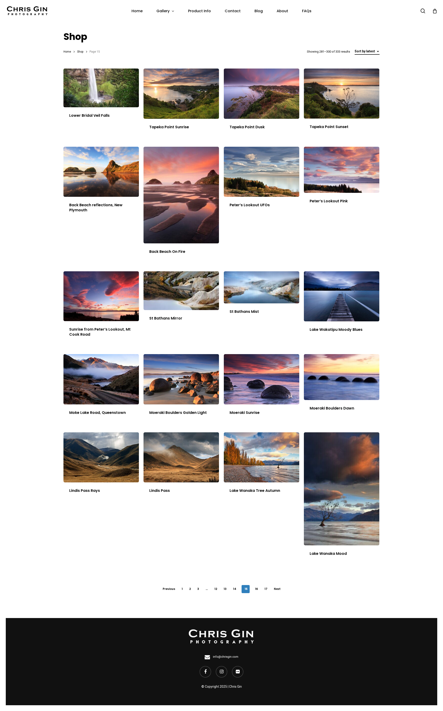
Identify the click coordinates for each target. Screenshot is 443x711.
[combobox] (367, 51)
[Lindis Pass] (181, 457)
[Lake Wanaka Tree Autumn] (261, 457)
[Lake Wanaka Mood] (341, 488)
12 (215, 589)
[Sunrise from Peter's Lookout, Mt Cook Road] (101, 296)
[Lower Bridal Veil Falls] (101, 88)
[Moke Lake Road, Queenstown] (101, 379)
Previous (169, 589)
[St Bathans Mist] (261, 287)
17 (265, 589)
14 (234, 589)
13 (225, 589)
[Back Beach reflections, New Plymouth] (101, 172)
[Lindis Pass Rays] (101, 457)
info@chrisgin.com (225, 656)
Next (277, 589)
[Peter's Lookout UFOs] (261, 172)
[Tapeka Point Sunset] (341, 94)
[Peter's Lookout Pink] (341, 170)
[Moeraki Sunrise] (261, 379)
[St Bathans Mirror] (181, 290)
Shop (80, 51)
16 (256, 589)
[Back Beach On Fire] (181, 195)
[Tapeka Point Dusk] (261, 94)
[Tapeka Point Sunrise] (181, 94)
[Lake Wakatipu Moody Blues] (341, 296)
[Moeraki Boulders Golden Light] (181, 379)
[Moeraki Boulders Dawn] (341, 377)
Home (67, 51)
